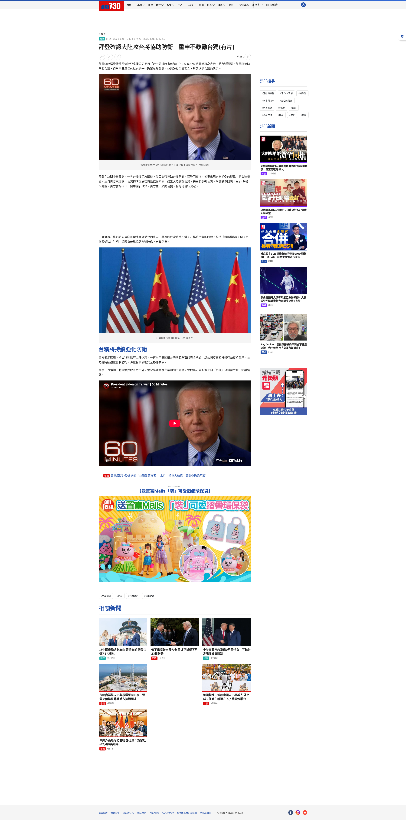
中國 (106, 475)
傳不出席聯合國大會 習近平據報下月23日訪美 (174, 651)
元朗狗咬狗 (268, 93)
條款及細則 (205, 812)
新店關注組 (286, 100)
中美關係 (106, 596)
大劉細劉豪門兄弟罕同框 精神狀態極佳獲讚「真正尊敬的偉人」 (284, 167)
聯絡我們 (141, 812)
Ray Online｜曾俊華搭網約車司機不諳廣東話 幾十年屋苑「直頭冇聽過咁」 (284, 346)
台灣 (120, 596)
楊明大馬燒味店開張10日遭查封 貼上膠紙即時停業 (284, 211)
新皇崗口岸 (268, 100)
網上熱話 (267, 107)
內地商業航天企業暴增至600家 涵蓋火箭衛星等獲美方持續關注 (122, 696)
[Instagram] (297, 812)
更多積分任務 (219, 800)
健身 (281, 115)
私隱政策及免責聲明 (187, 812)
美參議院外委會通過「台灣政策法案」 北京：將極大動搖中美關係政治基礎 (158, 475)
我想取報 (115, 812)
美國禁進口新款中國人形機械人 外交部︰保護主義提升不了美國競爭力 (226, 696)
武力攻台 (133, 596)
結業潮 (303, 93)
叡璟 (294, 107)
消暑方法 (267, 115)
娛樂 (264, 173)
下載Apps (154, 812)
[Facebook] (290, 812)
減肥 (293, 115)
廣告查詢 (103, 812)
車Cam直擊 (287, 93)
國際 (102, 38)
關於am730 (128, 812)
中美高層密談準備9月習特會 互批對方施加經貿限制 (227, 651)
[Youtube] (305, 812)
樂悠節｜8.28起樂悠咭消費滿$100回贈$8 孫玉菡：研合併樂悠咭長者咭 (283, 255)
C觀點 (282, 107)
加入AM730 (168, 812)
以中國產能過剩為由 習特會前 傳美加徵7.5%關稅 (122, 651)
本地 (264, 261)
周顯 (304, 115)
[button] (259, 5)
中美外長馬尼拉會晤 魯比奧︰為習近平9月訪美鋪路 (122, 742)
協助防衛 (149, 596)
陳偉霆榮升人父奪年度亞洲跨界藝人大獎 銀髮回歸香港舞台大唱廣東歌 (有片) (283, 299)
